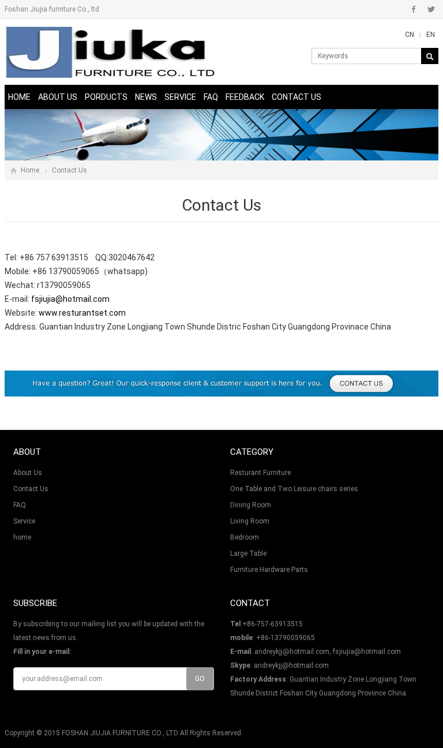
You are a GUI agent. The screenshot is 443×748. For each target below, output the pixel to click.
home (22, 537)
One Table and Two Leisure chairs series (294, 489)
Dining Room (250, 505)
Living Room (249, 521)
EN (430, 35)
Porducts (106, 97)
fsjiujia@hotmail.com (70, 299)
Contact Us (296, 97)
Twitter (431, 9)
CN (409, 35)
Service (180, 97)
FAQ (211, 97)
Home (19, 97)
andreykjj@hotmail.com (291, 665)
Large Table (248, 553)
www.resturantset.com (82, 312)
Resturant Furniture (260, 473)
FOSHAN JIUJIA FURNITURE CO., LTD (120, 733)
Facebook (414, 9)
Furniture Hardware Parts (269, 570)
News (146, 97)
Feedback (245, 97)
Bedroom (244, 537)
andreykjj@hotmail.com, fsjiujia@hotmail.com (327, 652)
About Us (57, 97)
